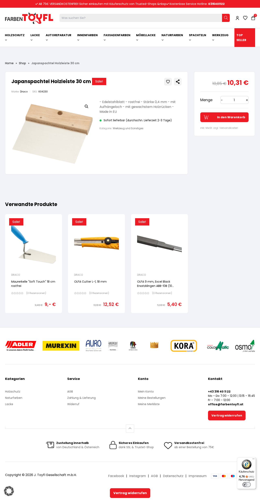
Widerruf (73, 404)
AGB (70, 391)
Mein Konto (146, 391)
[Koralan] (184, 346)
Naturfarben (13, 398)
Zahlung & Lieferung (81, 398)
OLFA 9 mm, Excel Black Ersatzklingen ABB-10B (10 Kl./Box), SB (154, 286)
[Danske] (154, 346)
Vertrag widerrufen (226, 415)
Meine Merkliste (149, 404)
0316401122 (216, 4)
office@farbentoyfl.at (225, 404)
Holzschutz (12, 391)
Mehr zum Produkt (33, 315)
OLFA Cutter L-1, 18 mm (90, 282)
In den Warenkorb (231, 117)
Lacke (9, 404)
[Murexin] (60, 346)
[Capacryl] (133, 346)
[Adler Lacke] (20, 346)
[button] (86, 106)
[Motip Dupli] (218, 346)
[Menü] (253, 459)
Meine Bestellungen (152, 398)
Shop (22, 63)
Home (9, 63)
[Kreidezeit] (113, 346)
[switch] (247, 484)
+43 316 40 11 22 (219, 391)
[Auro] (94, 346)
